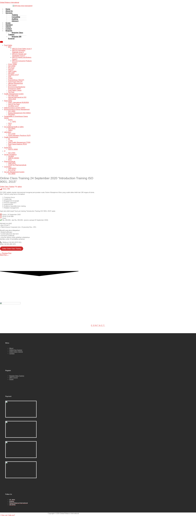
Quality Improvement (11, 137)
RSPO (10, 120)
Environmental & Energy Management (17, 109)
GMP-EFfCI (12, 168)
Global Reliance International (9, 2)
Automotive (8, 147)
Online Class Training (7, 186)
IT (4, 151)
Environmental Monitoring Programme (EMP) (16, 87)
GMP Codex (12, 71)
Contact (98, 325)
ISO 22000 (11, 66)
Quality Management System (14, 94)
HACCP (11, 69)
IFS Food (11, 68)
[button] (51, 13)
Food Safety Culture (14, 90)
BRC (9, 47)
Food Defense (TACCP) (16, 80)
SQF (9, 76)
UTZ (9, 125)
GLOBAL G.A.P (13, 75)
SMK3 (10, 130)
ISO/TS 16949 (13, 149)
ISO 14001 (11, 111)
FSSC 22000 (12, 64)
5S (9, 139)
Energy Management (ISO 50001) (19, 113)
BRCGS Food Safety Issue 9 (22, 49)
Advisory (15, 21)
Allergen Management (15, 83)
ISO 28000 (11, 173)
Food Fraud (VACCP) (15, 81)
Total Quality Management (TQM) (19, 142)
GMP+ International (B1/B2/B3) (18, 102)
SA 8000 (11, 156)
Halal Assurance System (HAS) (14, 108)
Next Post (4, 255)
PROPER (11, 114)
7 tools (10, 140)
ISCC (10, 123)
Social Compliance (10, 154)
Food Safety (8, 45)
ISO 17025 (11, 134)
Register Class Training (15, 34)
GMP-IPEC (12, 163)
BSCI (10, 160)
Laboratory (7, 132)
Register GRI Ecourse (14, 38)
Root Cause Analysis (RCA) (17, 144)
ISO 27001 (11, 153)
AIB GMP (11, 73)
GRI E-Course (13, 377)
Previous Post (5, 253)
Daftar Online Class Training (11, 248)
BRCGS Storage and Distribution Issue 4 (19, 54)
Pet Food (11, 92)
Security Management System (14, 172)
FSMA (10, 78)
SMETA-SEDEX (13, 158)
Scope (11, 379)
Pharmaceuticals (9, 161)
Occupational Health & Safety (14, 127)
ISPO (14, 121)
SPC (9, 146)
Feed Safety (8, 101)
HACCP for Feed (13, 104)
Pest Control (12, 85)
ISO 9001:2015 (13, 95)
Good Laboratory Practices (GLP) (19, 135)
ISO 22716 (11, 170)
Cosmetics (7, 167)
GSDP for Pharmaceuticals (17, 165)
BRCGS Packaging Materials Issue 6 (18, 51)
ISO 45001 (11, 128)
